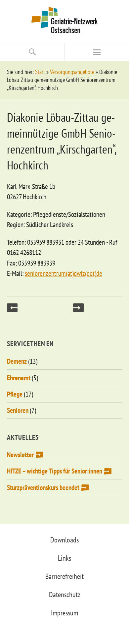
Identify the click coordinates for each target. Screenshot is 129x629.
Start (40, 72)
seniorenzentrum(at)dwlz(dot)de (63, 273)
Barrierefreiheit (64, 576)
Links (64, 558)
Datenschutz (64, 594)
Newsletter (20, 454)
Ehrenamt (18, 377)
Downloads (64, 539)
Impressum (64, 612)
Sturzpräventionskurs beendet (43, 487)
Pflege (14, 394)
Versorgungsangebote (72, 72)
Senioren (17, 410)
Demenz (17, 361)
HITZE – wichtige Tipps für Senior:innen (54, 471)
